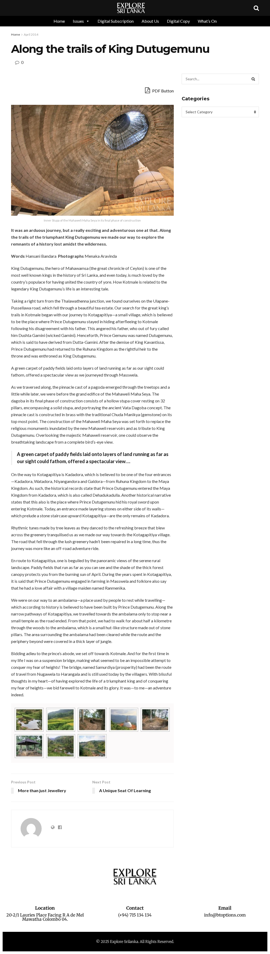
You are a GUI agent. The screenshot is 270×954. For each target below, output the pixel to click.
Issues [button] (78, 21)
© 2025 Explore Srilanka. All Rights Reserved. (135, 941)
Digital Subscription (116, 21)
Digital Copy (178, 21)
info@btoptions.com (225, 915)
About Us (150, 21)
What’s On (207, 21)
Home (59, 21)
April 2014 (31, 34)
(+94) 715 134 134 (135, 915)
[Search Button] (253, 79)
